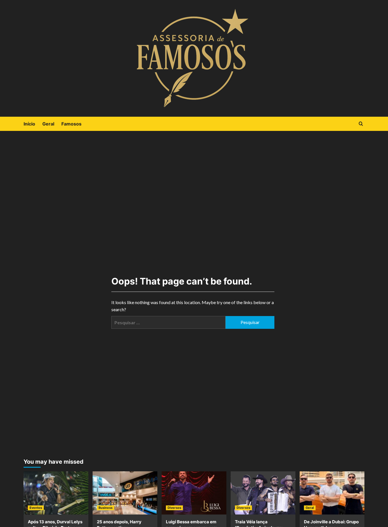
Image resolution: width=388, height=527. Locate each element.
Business (105, 508)
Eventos (36, 508)
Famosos (71, 124)
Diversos (174, 508)
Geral (48, 124)
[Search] (360, 124)
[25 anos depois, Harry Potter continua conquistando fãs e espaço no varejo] (125, 493)
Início (29, 124)
